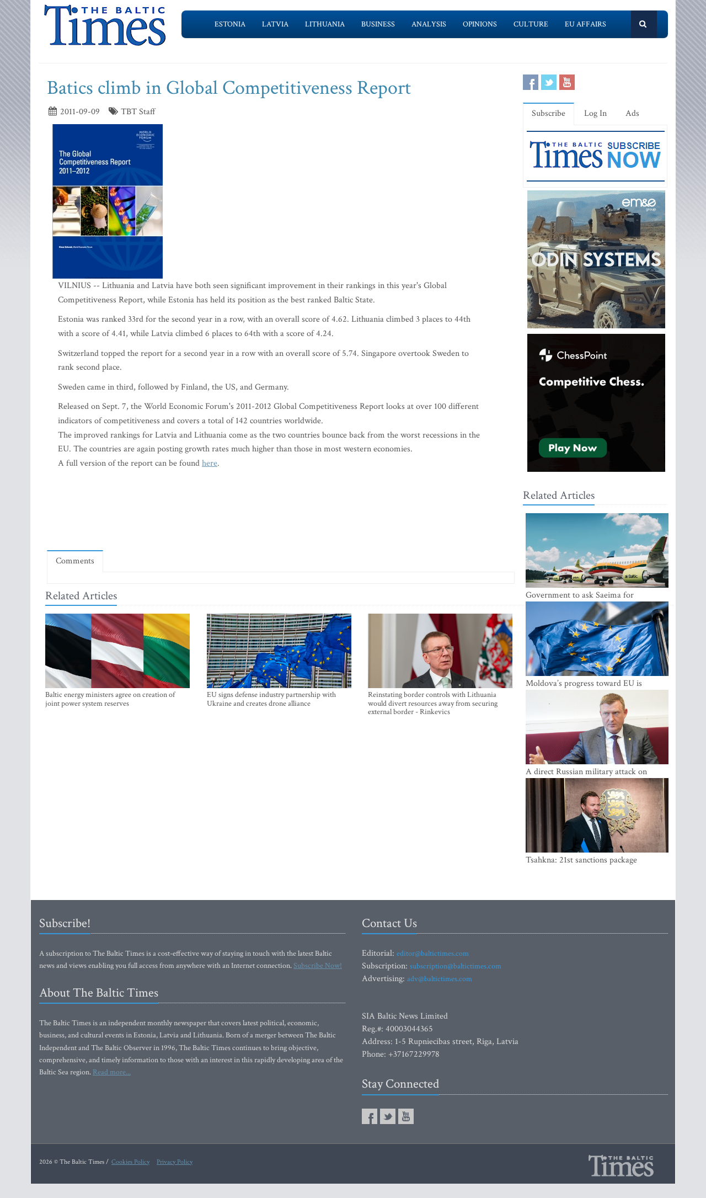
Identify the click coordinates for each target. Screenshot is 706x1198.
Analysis (428, 24)
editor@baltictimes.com (433, 954)
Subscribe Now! (317, 966)
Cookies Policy (130, 1162)
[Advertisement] (281, 509)
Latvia (275, 24)
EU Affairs (585, 24)
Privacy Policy (174, 1162)
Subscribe (548, 113)
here (209, 463)
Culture (531, 24)
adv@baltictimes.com (439, 979)
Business (378, 24)
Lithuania (325, 24)
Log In (595, 113)
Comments (75, 561)
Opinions (480, 24)
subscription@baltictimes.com (455, 966)
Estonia (230, 24)
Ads (632, 113)
